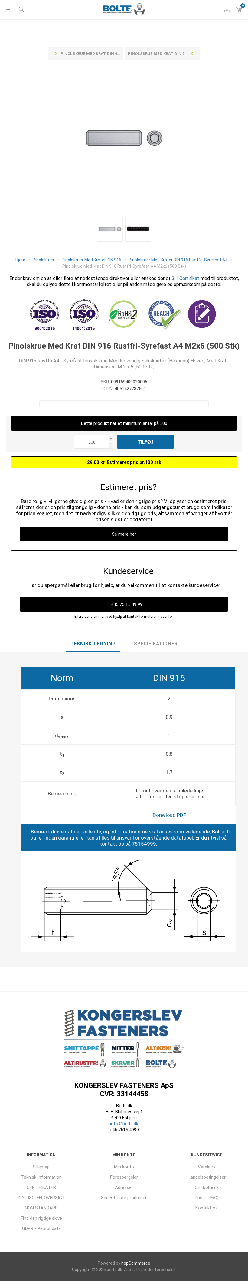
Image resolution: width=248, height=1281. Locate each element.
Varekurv (206, 1167)
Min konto (124, 1167)
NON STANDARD (41, 1208)
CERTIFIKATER (41, 1187)
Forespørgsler (124, 1177)
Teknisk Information (41, 1177)
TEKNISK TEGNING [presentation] (93, 643)
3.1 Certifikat (185, 278)
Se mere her (124, 534)
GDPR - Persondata (41, 1228)
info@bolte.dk (124, 1123)
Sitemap (41, 1167)
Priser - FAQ (207, 1197)
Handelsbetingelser (207, 1177)
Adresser (124, 1187)
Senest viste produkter (124, 1197)
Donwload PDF (169, 815)
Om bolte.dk (207, 1187)
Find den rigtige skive (41, 1218)
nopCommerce (135, 1263)
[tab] (93, 644)
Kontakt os (206, 1208)
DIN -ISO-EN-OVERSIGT (41, 1197)
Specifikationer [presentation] (156, 643)
